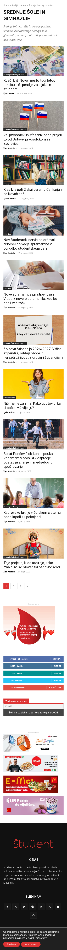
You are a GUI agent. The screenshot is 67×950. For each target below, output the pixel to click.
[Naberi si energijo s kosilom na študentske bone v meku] (30, 794)
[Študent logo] (33, 843)
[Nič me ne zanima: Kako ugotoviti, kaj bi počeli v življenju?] (33, 384)
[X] (49, 907)
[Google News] (33, 915)
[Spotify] (32, 907)
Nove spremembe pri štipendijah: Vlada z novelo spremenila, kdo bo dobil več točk (30, 298)
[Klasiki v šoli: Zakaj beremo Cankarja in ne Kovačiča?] (33, 170)
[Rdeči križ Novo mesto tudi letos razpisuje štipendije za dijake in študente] (33, 61)
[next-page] (27, 586)
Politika (7, 234)
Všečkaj (57, 659)
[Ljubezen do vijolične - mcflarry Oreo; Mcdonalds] (33, 816)
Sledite (57, 666)
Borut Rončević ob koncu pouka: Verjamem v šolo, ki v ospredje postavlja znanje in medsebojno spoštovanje (28, 460)
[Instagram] (15, 907)
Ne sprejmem (31, 944)
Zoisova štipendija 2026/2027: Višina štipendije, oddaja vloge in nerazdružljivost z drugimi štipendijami (33, 353)
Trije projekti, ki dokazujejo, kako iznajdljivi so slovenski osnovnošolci (31, 565)
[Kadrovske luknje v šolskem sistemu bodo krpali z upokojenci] (33, 493)
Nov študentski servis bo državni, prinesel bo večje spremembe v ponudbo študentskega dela (29, 244)
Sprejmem (11, 944)
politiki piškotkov (37, 937)
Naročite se (55, 687)
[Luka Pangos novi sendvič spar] (30, 773)
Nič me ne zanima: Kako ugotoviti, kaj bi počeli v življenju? (32, 405)
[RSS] (24, 907)
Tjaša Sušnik (9, 412)
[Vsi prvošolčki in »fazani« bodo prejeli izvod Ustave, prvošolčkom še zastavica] (33, 116)
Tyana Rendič (9, 198)
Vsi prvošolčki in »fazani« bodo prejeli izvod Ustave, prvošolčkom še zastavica (32, 139)
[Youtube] (58, 907)
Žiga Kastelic (9, 148)
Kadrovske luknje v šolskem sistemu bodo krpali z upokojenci (32, 515)
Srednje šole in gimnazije (15, 74)
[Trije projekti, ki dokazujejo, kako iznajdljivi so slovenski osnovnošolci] (33, 544)
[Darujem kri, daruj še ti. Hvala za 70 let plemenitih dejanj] (29, 647)
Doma (6, 5)
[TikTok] (41, 907)
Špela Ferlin (8, 93)
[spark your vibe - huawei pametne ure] (30, 753)
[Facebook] (7, 907)
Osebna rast (9, 397)
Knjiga (7, 184)
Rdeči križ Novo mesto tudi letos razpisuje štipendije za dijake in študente (29, 84)
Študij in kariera (19, 5)
